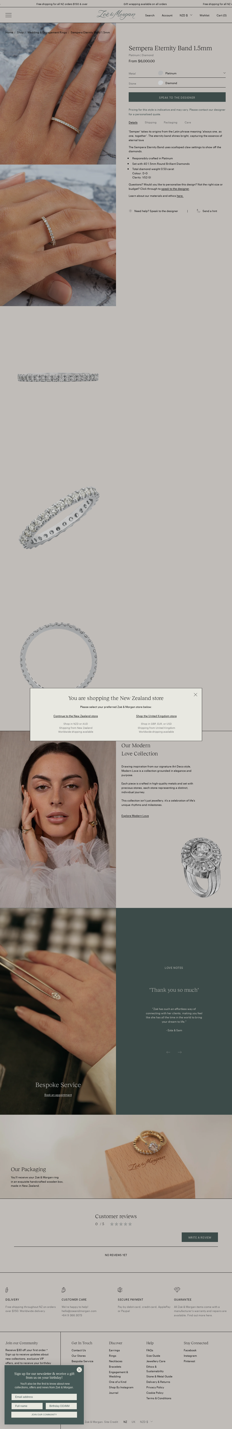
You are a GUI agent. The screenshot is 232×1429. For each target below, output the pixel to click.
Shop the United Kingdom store (156, 715)
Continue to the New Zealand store (75, 715)
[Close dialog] (79, 1369)
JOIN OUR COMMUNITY (44, 1414)
